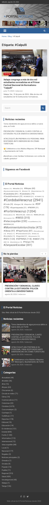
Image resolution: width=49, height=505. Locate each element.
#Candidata (11, 194)
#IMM (29, 215)
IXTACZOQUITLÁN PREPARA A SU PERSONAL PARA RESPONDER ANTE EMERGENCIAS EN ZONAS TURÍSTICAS (24, 141)
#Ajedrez (8, 188)
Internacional (7, 441)
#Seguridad (21, 236)
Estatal (7, 74)
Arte (3, 384)
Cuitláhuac (6, 416)
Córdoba (5, 406)
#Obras (9, 231)
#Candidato (27, 194)
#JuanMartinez (34, 221)
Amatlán (5, 381)
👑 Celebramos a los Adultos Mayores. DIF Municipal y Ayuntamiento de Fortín (27, 360)
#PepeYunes (24, 231)
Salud (4, 476)
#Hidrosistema (9, 215)
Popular (5, 467)
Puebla (4, 470)
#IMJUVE (20, 215)
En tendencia (7, 429)
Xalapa (4, 483)
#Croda (8, 204)
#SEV (9, 239)
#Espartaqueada (18, 208)
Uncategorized (7, 480)
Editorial (5, 422)
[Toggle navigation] (5, 30)
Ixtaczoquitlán (7, 445)
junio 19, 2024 (9, 91)
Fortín (4, 435)
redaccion (19, 91)
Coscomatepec (8, 409)
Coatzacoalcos (8, 400)
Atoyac (4, 387)
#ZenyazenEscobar (18, 245)
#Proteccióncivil (23, 234)
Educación (6, 425)
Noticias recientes (13, 318)
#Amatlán (18, 188)
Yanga (4, 486)
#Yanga (28, 242)
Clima (4, 397)
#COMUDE (29, 196)
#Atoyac (29, 188)
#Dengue (18, 204)
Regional (14, 280)
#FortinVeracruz (20, 211)
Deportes (5, 419)
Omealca (5, 461)
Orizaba (5, 464)
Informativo (6, 438)
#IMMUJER (39, 215)
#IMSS (22, 217)
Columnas (6, 403)
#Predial (11, 234)
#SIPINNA (24, 239)
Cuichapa (5, 413)
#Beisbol (26, 191)
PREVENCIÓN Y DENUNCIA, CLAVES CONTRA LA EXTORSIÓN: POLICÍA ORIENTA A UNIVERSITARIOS (26, 337)
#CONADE (39, 196)
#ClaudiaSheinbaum (13, 196)
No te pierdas (10, 253)
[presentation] (42, 253)
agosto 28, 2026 (16, 294)
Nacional (5, 451)
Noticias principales (9, 457)
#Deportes (29, 204)
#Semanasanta (34, 236)
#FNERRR (33, 208)
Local (4, 448)
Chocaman (6, 390)
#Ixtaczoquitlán (15, 221)
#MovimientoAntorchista (23, 227)
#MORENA (9, 224)
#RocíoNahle (9, 236)
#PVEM (35, 234)
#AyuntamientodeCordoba (12, 191)
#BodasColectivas (37, 191)
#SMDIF (38, 239)
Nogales (5, 454)
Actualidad (6, 378)
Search (43, 108)
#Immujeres (9, 218)
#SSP (6, 242)
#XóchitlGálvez (16, 242)
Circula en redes (8, 394)
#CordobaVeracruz (23, 200)
